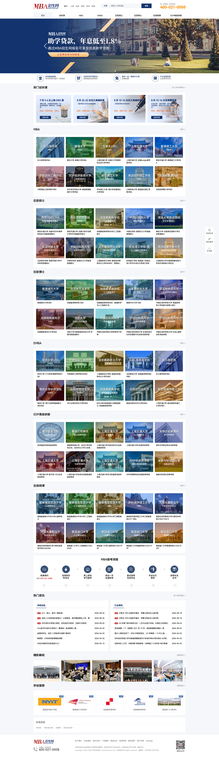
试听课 (62, 15)
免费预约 (44, 575)
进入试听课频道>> (179, 87)
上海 (72, 6)
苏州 (88, 6)
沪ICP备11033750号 (152, 750)
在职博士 (138, 15)
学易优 (38, 728)
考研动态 (41, 605)
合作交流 (96, 741)
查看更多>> (181, 655)
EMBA (100, 15)
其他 (93, 6)
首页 (43, 15)
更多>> (183, 129)
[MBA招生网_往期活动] (42, 671)
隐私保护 (131, 741)
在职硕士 (119, 15)
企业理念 (87, 741)
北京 (77, 6)
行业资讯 (119, 605)
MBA (81, 15)
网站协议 (113, 741)
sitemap (149, 741)
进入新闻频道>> (180, 596)
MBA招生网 (48, 728)
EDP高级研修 (176, 15)
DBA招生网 (67, 728)
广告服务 (105, 741)
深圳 (83, 6)
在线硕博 (157, 15)
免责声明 (122, 741)
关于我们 (78, 741)
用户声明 (140, 741)
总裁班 (58, 728)
